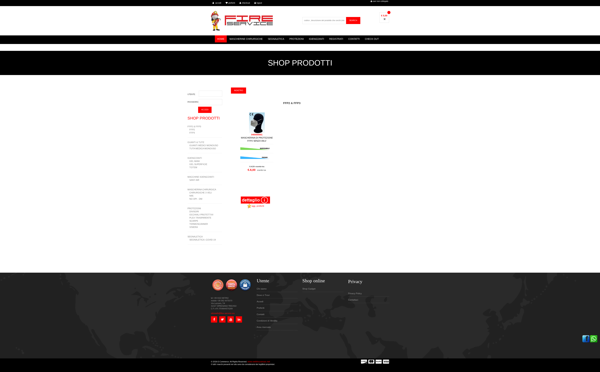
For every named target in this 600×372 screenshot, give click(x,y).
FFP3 (191, 132)
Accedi (260, 301)
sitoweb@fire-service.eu (223, 313)
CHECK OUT (372, 39)
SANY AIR (193, 180)
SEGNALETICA (195, 236)
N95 (190, 196)
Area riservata (264, 327)
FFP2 (191, 129)
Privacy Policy (355, 293)
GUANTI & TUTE (196, 142)
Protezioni (296, 39)
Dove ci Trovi (263, 295)
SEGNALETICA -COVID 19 (202, 239)
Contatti (354, 39)
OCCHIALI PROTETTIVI (200, 214)
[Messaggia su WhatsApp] (594, 338)
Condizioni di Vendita (267, 320)
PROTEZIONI (194, 208)
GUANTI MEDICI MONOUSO (203, 145)
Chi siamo (262, 288)
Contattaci (353, 300)
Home (220, 39)
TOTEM (192, 167)
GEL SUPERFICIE (197, 164)
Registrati (336, 39)
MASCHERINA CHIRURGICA (202, 189)
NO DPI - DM (195, 199)
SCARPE (193, 221)
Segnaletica (276, 39)
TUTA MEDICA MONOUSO (202, 148)
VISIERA (193, 227)
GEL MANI (194, 161)
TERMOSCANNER (198, 224)
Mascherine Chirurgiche (246, 39)
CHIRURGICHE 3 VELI (200, 192)
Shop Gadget (308, 288)
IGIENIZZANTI (195, 158)
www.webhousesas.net (259, 361)
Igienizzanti (316, 39)
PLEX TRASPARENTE (199, 217)
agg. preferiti (258, 206)
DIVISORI (193, 211)
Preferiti (260, 308)
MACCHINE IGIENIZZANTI (201, 177)
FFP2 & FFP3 (194, 126)
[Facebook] (586, 338)
